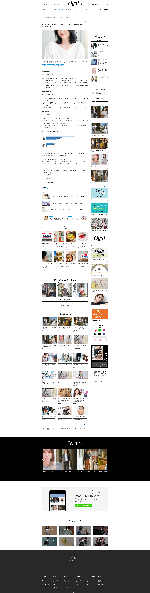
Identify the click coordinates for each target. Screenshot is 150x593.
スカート (43, 581)
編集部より (100, 578)
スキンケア (66, 580)
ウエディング (89, 580)
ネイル (65, 584)
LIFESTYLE (60, 9)
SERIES (99, 9)
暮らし (51, 17)
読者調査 (54, 17)
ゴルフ (77, 578)
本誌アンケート (100, 584)
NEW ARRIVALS (93, 9)
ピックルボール (78, 580)
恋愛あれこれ (89, 578)
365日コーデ (44, 587)
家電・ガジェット (70, 428)
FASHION (44, 9)
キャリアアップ (55, 578)
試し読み (103, 364)
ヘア (65, 583)
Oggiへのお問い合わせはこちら (99, 381)
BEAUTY (54, 9)
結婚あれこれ (89, 581)
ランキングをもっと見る (65, 299)
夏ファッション (44, 578)
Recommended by (81, 424)
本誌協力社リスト (101, 581)
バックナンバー (99, 366)
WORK (49, 9)
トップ (43, 17)
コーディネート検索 (65, 305)
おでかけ (104, 91)
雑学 (43, 428)
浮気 (87, 584)
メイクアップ (66, 581)
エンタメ (44, 65)
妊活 (87, 583)
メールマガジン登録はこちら (99, 337)
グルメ (99, 91)
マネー (54, 581)
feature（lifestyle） (101, 93)
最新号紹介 (100, 580)
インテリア (77, 428)
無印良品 (54, 428)
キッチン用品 (83, 428)
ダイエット (66, 587)
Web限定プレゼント (101, 583)
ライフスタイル (46, 17)
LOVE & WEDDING (68, 9)
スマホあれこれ (55, 583)
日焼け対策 (66, 578)
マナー (54, 584)
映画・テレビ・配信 (51, 65)
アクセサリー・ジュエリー (46, 584)
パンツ (43, 580)
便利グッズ (48, 428)
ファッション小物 (44, 583)
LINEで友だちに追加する (84, 505)
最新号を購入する (100, 362)
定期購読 (95, 364)
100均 (59, 428)
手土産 (77, 583)
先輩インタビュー (56, 580)
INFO (82, 9)
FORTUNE (76, 9)
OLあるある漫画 (55, 587)
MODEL (86, 9)
